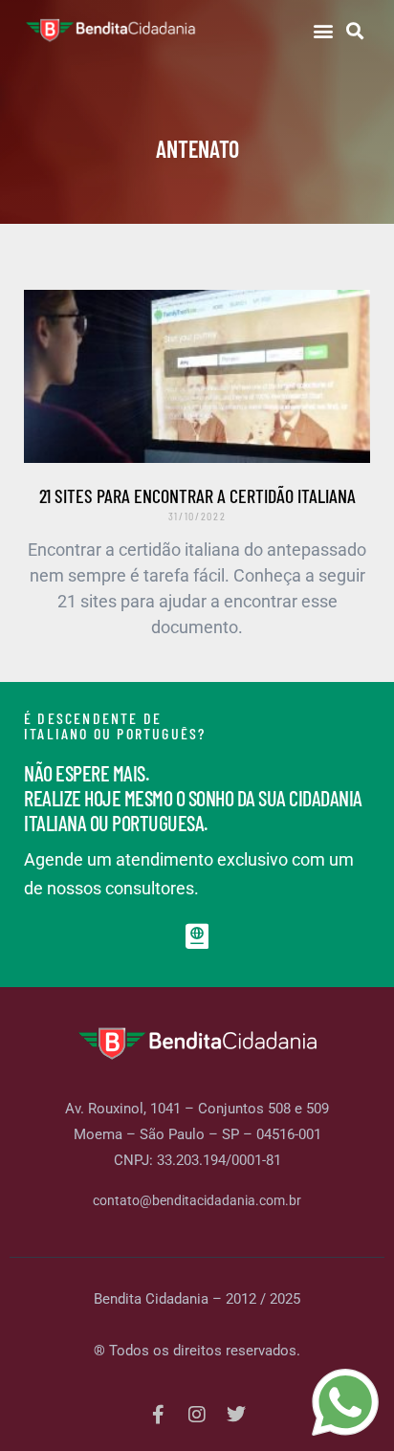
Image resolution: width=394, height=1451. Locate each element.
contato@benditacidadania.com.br (197, 1200)
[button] (323, 30)
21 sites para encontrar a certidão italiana (197, 495)
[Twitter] (236, 1414)
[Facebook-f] (158, 1414)
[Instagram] (197, 1414)
